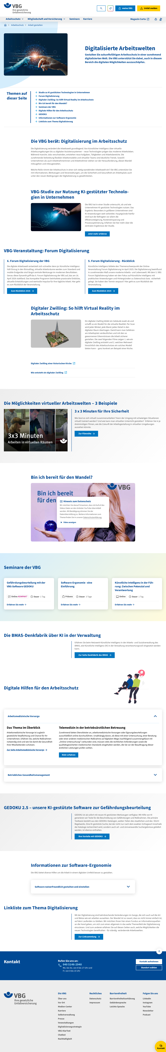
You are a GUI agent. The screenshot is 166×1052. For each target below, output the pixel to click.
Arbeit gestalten (35, 25)
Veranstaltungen (66, 1022)
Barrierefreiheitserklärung (122, 998)
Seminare (74, 19)
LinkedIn (147, 998)
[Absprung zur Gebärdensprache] (160, 19)
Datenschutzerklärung (92, 517)
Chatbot (62, 1034)
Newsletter (148, 1010)
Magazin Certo (138, 19)
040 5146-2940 (72, 964)
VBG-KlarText (64, 1030)
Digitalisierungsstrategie (70, 1026)
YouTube (147, 1006)
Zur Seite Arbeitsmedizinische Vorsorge (25, 749)
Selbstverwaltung (66, 1014)
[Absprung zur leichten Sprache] (155, 19)
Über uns (62, 998)
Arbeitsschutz (13, 19)
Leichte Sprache (117, 1006)
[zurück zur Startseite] (5, 25)
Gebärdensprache (118, 1002)
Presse (61, 1018)
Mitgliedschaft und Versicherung (45, 19)
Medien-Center (65, 1006)
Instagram (147, 1002)
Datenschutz (95, 998)
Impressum (94, 1002)
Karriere (87, 19)
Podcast (146, 1014)
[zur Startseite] (17, 8)
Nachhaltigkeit (65, 1038)
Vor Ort (61, 1002)
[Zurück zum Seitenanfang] (159, 951)
